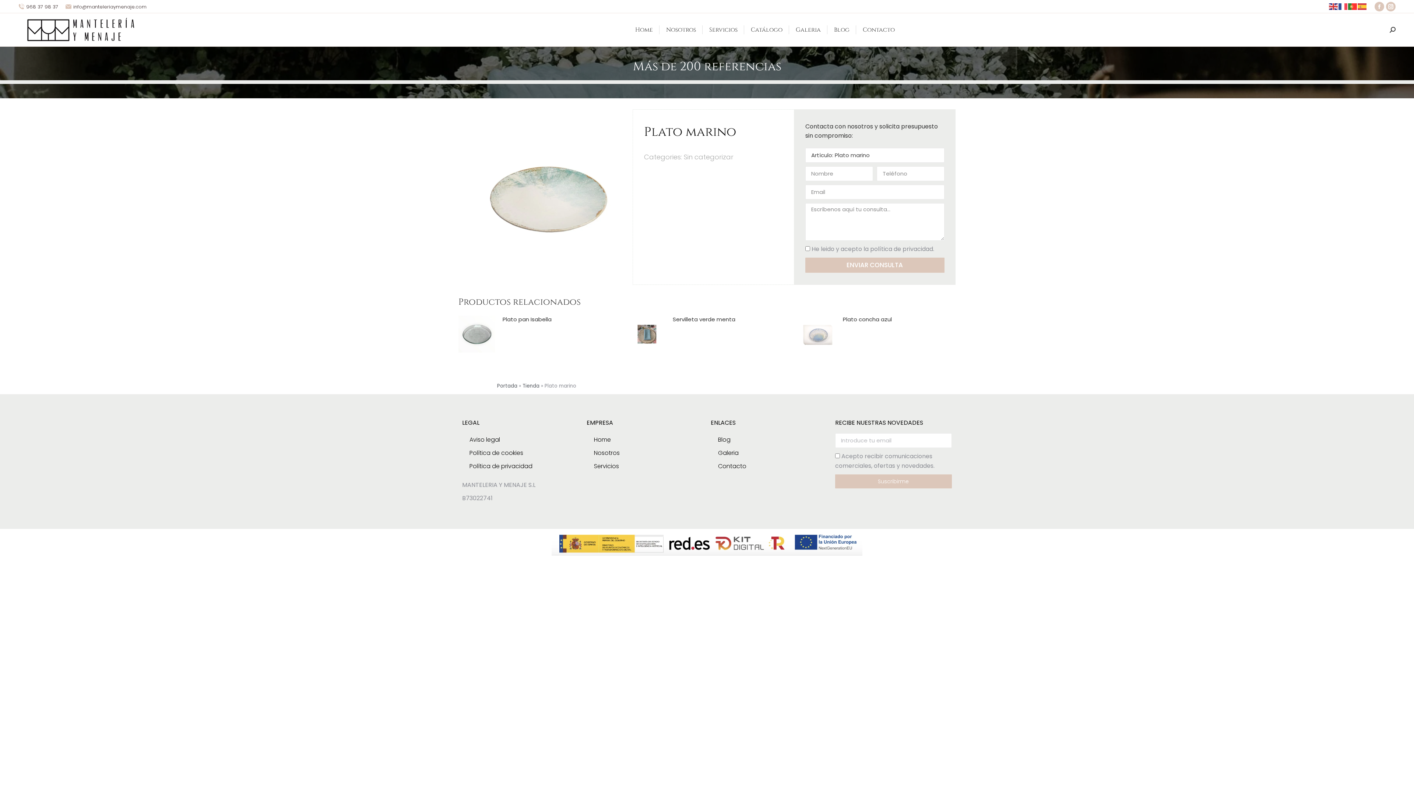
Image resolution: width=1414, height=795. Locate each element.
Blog (724, 439)
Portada (507, 385)
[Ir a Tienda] (1403, 784)
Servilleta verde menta (704, 319)
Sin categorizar (709, 157)
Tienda (531, 385)
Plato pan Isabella (527, 319)
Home (602, 439)
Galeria (728, 453)
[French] (1343, 6)
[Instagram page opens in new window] (1391, 6)
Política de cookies (496, 453)
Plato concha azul (867, 319)
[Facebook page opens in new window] (1379, 6)
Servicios (606, 466)
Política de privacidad (500, 466)
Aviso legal (484, 439)
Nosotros (607, 453)
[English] (1334, 6)
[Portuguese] (1353, 6)
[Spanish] (1362, 6)
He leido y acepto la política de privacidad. (873, 249)
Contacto (732, 466)
